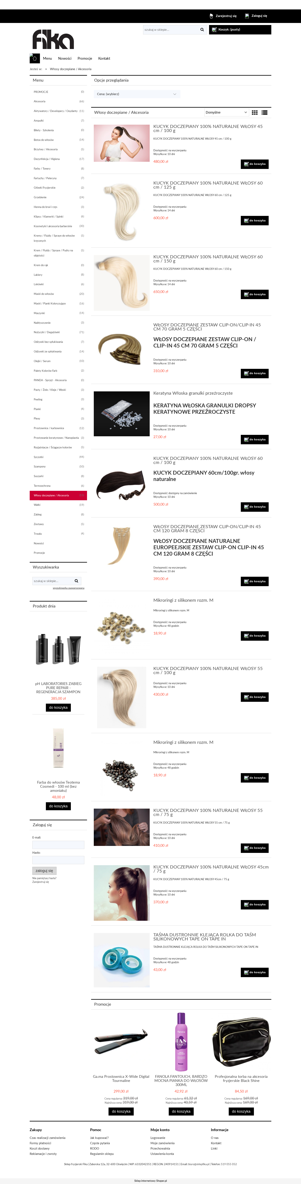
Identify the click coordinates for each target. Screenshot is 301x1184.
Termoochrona (42, 486)
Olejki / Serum (42, 361)
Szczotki (38, 457)
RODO (94, 1148)
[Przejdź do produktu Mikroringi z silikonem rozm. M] (122, 626)
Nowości (39, 543)
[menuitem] (47, 59)
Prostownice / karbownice (49, 428)
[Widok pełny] (264, 113)
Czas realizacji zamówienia (47, 1138)
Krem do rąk (41, 265)
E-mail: (36, 837)
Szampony (40, 466)
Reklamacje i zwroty (43, 1154)
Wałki (37, 505)
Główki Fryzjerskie (44, 188)
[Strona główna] (53, 38)
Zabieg (38, 514)
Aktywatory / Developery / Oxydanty (56, 111)
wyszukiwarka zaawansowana (68, 588)
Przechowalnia (160, 1148)
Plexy (37, 418)
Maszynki (39, 313)
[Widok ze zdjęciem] (255, 113)
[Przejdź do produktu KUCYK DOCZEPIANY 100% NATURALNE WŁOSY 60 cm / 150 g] (122, 283)
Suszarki (38, 476)
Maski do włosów (44, 294)
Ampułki (39, 121)
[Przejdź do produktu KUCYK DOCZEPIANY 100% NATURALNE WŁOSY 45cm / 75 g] (122, 893)
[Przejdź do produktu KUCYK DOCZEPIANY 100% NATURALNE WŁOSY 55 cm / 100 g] (122, 697)
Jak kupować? (99, 1138)
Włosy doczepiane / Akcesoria (51, 495)
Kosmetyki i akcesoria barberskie (53, 226)
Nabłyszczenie (42, 323)
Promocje (39, 553)
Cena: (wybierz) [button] (108, 94)
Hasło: (36, 852)
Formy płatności (40, 1143)
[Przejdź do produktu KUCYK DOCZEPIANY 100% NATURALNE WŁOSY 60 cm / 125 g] (122, 212)
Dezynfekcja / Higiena (47, 159)
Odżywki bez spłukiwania (48, 342)
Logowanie (157, 1138)
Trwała (38, 534)
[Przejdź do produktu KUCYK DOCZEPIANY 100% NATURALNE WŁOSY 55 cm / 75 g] (122, 827)
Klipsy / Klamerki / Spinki (48, 216)
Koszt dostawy (40, 1148)
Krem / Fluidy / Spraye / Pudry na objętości (53, 253)
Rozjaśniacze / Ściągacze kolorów (53, 447)
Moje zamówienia (162, 1143)
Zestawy (39, 524)
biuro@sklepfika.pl (198, 1164)
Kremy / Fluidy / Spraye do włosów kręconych (54, 238)
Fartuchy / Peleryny (45, 178)
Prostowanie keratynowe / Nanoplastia (56, 438)
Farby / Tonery (42, 169)
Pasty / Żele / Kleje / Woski (50, 390)
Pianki (37, 409)
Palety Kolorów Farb (45, 371)
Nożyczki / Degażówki (47, 332)
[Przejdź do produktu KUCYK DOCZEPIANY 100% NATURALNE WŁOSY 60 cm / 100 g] (122, 485)
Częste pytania (100, 1143)
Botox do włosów (44, 140)
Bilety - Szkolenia (44, 130)
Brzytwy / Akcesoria (46, 149)
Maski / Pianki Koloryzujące (50, 303)
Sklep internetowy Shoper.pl (150, 1181)
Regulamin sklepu (102, 1154)
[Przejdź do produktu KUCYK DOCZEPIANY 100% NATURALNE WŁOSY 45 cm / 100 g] (122, 143)
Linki (214, 1148)
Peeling (38, 399)
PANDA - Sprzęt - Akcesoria (50, 380)
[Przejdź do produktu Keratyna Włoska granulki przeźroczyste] (122, 413)
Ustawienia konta (162, 1154)
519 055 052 (229, 1164)
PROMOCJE (41, 92)
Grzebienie (40, 197)
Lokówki (39, 284)
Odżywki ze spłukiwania (47, 351)
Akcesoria (39, 101)
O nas (215, 1138)
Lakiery (38, 275)
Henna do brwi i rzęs (45, 207)
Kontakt (216, 1143)
